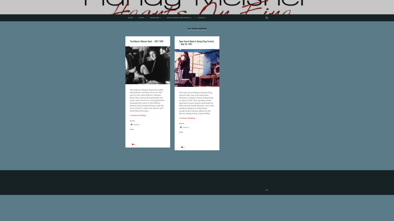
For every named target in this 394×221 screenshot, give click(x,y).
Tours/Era (154, 18)
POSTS (141, 18)
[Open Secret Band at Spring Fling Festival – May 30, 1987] (197, 68)
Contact (202, 18)
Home (130, 18)
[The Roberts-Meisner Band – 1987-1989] (147, 65)
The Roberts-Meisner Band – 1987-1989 (146, 41)
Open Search (267, 17)
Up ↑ (267, 190)
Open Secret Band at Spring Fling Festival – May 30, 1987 (196, 42)
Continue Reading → (139, 115)
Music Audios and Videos (178, 18)
